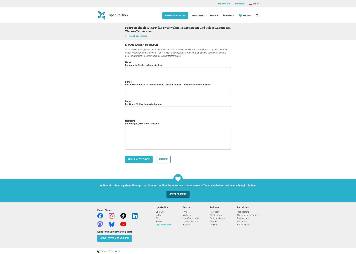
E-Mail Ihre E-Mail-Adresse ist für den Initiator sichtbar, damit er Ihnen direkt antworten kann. (168, 83)
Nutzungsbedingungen (248, 215)
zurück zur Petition (138, 36)
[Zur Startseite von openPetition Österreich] (112, 15)
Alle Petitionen (217, 215)
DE (254, 3)
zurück (163, 159)
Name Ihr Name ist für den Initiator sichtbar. (144, 63)
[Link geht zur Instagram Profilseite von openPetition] (111, 215)
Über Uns (228, 15)
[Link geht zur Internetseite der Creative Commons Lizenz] (99, 251)
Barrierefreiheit (244, 224)
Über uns (160, 212)
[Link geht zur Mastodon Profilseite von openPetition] (100, 224)
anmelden (240, 3)
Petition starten (175, 15)
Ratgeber (214, 212)
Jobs (158, 215)
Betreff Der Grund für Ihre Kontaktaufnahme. (144, 102)
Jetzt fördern (178, 194)
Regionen (214, 224)
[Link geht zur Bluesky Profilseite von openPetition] (111, 224)
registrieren (224, 3)
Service (214, 15)
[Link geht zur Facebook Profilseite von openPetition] (100, 215)
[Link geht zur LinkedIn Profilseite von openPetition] (135, 215)
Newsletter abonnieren (114, 238)
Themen (214, 221)
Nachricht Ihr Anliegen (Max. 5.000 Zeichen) (142, 122)
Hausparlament (190, 221)
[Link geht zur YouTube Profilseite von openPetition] (123, 224)
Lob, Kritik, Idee (163, 224)
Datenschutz (243, 218)
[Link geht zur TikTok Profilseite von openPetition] (123, 215)
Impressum (242, 221)
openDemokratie (191, 218)
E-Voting (187, 224)
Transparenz (243, 212)
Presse (159, 221)
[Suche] (257, 15)
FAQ (185, 212)
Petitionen (199, 15)
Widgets (187, 215)
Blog (158, 218)
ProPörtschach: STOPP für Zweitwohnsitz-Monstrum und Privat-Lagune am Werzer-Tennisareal (178, 29)
